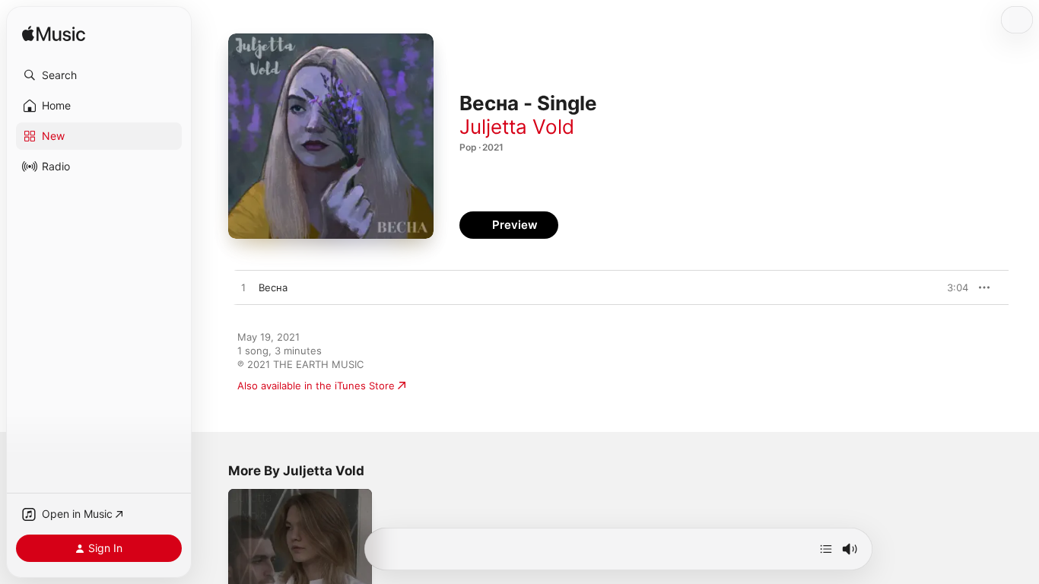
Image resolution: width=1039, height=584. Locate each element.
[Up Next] (826, 549)
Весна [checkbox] (273, 287)
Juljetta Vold (516, 126)
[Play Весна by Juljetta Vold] (243, 288)
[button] (99, 75)
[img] (53, 34)
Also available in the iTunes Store (316, 385)
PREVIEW (951, 287)
